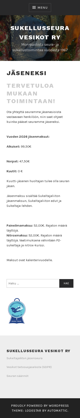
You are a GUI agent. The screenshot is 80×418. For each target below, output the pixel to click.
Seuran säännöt (18, 376)
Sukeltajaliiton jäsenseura (24, 358)
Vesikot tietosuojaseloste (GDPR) (29, 367)
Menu (42, 7)
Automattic (57, 410)
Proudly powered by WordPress (40, 406)
